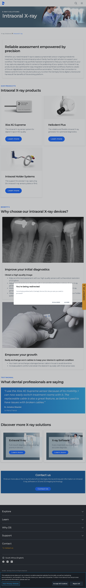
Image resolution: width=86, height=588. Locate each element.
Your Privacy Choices (11, 583)
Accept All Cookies (60, 583)
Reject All (76, 583)
